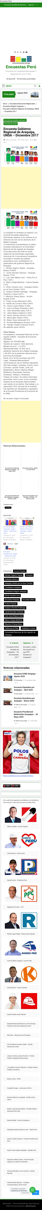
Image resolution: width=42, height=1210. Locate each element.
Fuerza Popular (10, 604)
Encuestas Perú (21, 66)
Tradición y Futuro (28, 628)
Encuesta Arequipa (12, 600)
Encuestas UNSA (10, 124)
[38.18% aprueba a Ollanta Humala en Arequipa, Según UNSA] (27, 522)
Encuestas (19, 680)
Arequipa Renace (11, 579)
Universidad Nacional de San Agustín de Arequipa (20, 633)
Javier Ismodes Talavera (14, 612)
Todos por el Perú (11, 628)
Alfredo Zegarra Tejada (13, 575)
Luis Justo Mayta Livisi (14, 616)
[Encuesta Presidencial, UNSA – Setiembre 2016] (10, 546)
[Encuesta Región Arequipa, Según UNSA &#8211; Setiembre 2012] (10, 522)
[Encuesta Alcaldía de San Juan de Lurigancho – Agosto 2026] (32, 96)
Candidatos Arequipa (13, 587)
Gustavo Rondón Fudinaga (15, 608)
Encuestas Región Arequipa (15, 120)
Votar (35, 1192)
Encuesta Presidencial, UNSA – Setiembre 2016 (10, 554)
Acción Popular (20, 571)
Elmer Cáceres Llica (12, 596)
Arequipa (29, 575)
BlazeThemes (31, 1206)
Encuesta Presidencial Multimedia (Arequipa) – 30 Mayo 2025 (26, 714)
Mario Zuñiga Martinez (13, 620)
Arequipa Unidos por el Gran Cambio (19, 583)
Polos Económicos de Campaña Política (18, 776)
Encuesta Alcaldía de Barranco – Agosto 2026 (19, 5)
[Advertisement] (21, 30)
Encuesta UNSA (28, 600)
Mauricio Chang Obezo (13, 624)
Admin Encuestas (11, 140)
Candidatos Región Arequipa (16, 591)
